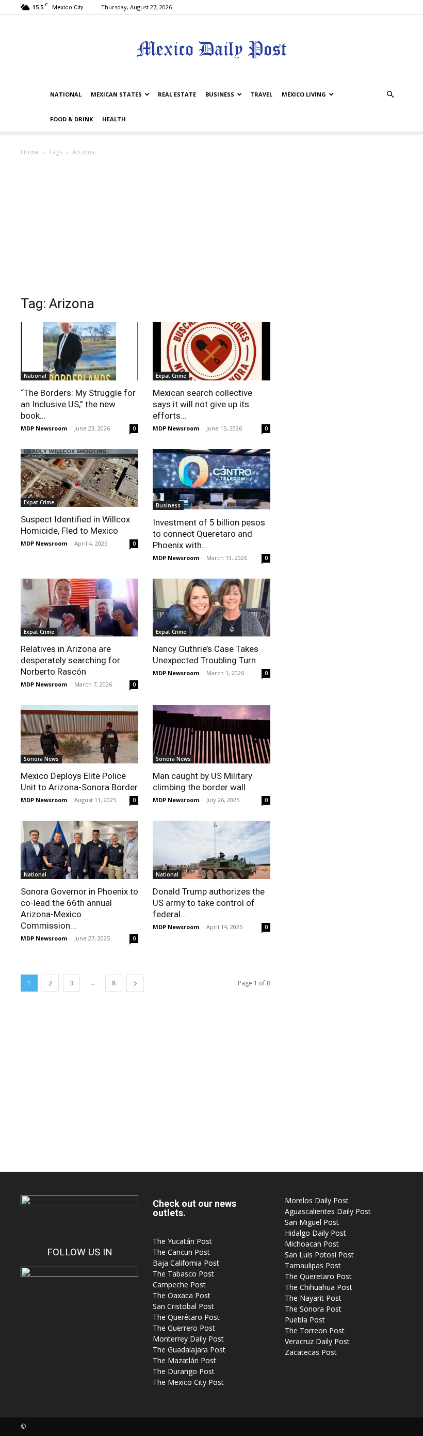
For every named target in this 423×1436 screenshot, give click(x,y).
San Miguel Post (312, 1222)
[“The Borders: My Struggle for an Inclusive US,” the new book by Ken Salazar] (79, 351)
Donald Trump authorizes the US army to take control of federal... (209, 902)
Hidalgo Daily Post (315, 1233)
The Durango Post (184, 1371)
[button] (390, 95)
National (66, 94)
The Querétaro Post (186, 1317)
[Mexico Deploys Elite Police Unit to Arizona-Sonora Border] (79, 734)
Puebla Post (305, 1320)
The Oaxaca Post (181, 1295)
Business (219, 94)
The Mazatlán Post (184, 1360)
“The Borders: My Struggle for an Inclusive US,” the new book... (78, 404)
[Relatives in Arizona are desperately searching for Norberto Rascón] (79, 608)
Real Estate (177, 94)
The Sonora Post (313, 1309)
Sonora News (41, 758)
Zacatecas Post (311, 1352)
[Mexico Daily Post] (211, 49)
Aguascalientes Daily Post (328, 1211)
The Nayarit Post (313, 1298)
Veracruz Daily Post (317, 1341)
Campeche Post (179, 1284)
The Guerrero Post (184, 1328)
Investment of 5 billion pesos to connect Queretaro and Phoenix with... (209, 533)
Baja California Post (186, 1263)
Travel (261, 94)
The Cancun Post (181, 1252)
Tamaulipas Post (313, 1265)
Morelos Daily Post (317, 1200)
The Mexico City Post (188, 1382)
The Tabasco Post (183, 1274)
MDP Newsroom (44, 428)
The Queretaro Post (318, 1276)
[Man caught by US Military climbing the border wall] (211, 734)
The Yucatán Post (182, 1241)
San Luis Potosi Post (319, 1254)
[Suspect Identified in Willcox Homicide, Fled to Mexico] (79, 478)
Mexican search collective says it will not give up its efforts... (202, 404)
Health (114, 119)
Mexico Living (304, 94)
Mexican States (116, 94)
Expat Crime (171, 375)
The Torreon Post (315, 1330)
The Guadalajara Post (189, 1349)
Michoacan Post (312, 1244)
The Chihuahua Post (318, 1287)
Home (30, 152)
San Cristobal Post (183, 1306)
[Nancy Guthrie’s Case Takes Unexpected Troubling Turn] (211, 608)
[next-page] (135, 983)
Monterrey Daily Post (188, 1339)
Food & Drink (71, 119)
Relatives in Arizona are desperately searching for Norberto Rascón (70, 660)
